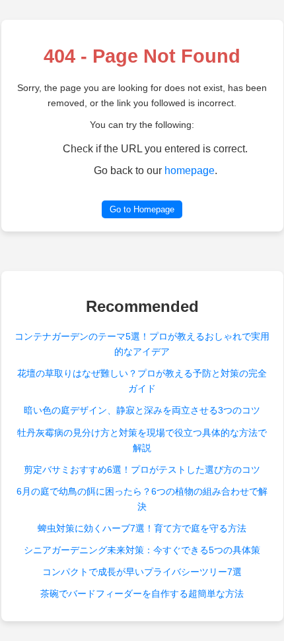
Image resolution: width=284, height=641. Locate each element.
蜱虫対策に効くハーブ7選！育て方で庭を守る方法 (142, 528)
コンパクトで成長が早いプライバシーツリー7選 (142, 571)
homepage (189, 170)
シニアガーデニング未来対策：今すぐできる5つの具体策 (142, 550)
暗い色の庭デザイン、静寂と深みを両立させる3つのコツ (142, 410)
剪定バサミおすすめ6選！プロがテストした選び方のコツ (142, 469)
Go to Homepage (142, 209)
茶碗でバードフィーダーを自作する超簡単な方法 (142, 593)
